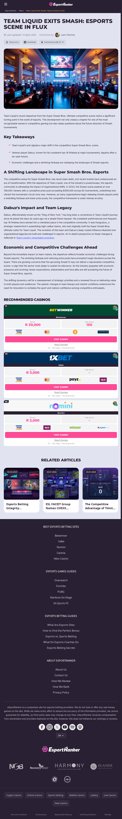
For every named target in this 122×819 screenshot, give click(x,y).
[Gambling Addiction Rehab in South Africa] (69, 766)
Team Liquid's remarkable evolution (35, 237)
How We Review (61, 681)
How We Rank (61, 686)
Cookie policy (40, 814)
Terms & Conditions (19, 814)
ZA (59, 735)
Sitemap (108, 814)
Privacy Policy (61, 692)
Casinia (61, 553)
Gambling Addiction (88, 814)
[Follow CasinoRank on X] (57, 727)
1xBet (61, 541)
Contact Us (61, 675)
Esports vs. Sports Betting (61, 636)
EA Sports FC (61, 603)
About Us (61, 669)
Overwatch (61, 580)
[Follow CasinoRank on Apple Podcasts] (80, 727)
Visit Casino (61, 339)
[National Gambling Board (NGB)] (16, 766)
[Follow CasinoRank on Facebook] (42, 727)
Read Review (61, 344)
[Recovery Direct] (39, 766)
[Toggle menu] (6, 4)
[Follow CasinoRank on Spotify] (72, 727)
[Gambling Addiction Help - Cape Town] (101, 766)
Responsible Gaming (63, 814)
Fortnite (61, 586)
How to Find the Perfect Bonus (61, 630)
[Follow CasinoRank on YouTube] (65, 727)
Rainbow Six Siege (61, 597)
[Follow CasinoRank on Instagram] (49, 727)
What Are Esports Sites (61, 625)
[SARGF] (54, 779)
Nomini (61, 547)
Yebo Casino (61, 558)
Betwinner (61, 535)
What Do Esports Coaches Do (61, 642)
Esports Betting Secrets (61, 648)
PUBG (61, 591)
